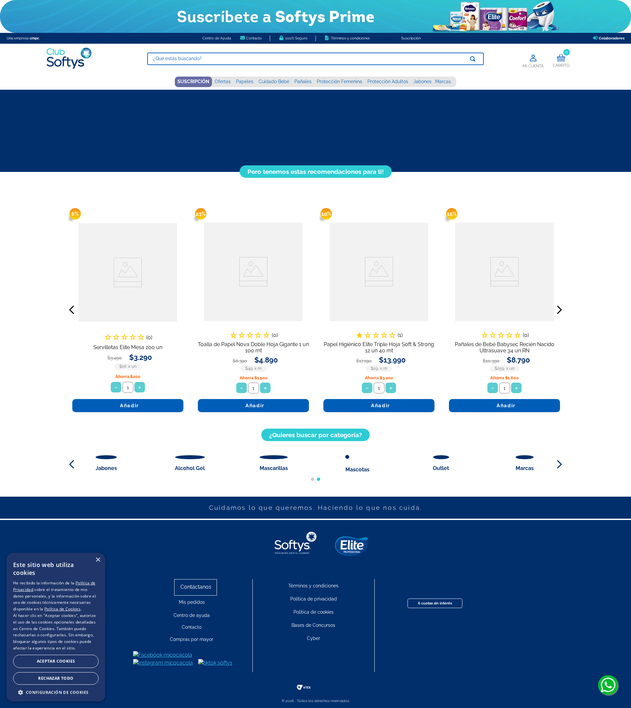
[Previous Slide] (72, 309)
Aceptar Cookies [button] (56, 661)
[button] (312, 479)
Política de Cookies (62, 609)
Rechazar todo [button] (55, 678)
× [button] (97, 559)
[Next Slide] (559, 309)
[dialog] (56, 627)
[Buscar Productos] (474, 58)
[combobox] (315, 59)
